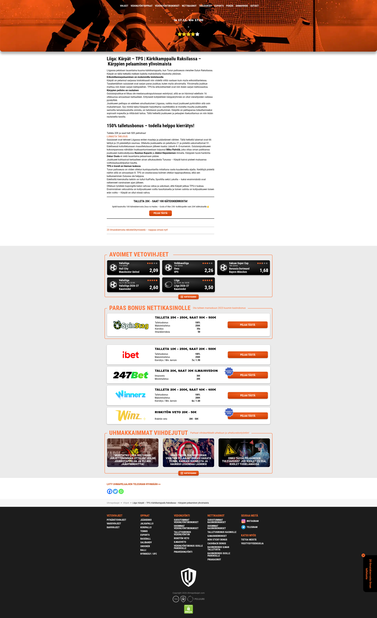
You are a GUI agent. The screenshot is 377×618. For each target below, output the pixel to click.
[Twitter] (115, 491)
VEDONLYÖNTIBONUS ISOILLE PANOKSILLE (188, 547)
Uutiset (254, 5)
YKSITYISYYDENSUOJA (252, 543)
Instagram (253, 521)
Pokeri (229, 5)
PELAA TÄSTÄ (160, 213)
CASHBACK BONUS (216, 543)
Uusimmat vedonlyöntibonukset (186, 527)
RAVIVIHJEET (113, 527)
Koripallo (146, 527)
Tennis (144, 531)
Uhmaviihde (242, 5)
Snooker (145, 546)
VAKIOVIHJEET (114, 523)
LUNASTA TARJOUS (117, 136)
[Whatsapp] (121, 491)
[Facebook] (109, 491)
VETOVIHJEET (114, 515)
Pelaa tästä (247, 324)
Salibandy (146, 542)
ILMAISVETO (180, 542)
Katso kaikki (190, 297)
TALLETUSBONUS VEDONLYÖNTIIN (182, 533)
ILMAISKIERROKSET (217, 536)
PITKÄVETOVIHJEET (116, 519)
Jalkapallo (146, 523)
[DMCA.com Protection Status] (188, 609)
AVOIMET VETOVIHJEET (139, 254)
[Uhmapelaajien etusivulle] (104, 6)
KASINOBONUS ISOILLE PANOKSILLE (218, 554)
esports (219, 5)
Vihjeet (124, 5)
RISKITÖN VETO (181, 538)
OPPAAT (144, 515)
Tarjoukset (205, 5)
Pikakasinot (214, 559)
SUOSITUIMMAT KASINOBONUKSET (216, 521)
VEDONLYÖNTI (182, 515)
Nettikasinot (189, 5)
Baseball (145, 538)
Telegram (252, 527)
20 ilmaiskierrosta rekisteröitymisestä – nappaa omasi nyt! (137, 229)
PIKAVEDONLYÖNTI (183, 551)
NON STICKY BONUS (217, 539)
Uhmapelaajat (113, 503)
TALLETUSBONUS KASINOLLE (221, 532)
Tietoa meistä (249, 539)
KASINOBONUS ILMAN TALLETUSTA (218, 548)
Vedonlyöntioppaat (142, 5)
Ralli (143, 550)
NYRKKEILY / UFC (148, 553)
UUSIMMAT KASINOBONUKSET (216, 527)
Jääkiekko (146, 519)
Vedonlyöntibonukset (167, 5)
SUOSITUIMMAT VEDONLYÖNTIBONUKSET (186, 521)
